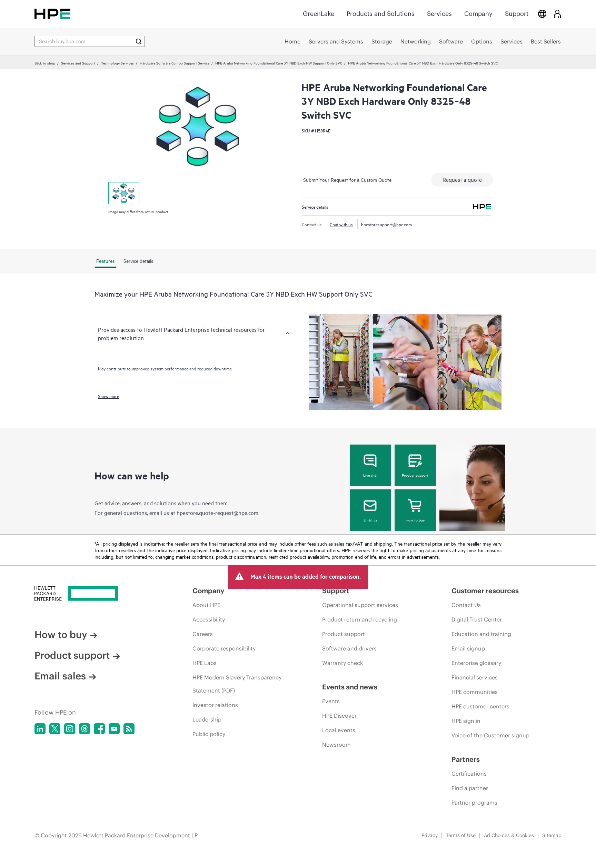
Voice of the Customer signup (490, 735)
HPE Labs (204, 662)
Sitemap (552, 835)
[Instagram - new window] (69, 728)
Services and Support (78, 63)
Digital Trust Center (476, 619)
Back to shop (44, 63)
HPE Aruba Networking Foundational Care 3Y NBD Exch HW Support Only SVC (278, 63)
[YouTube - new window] (114, 728)
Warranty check (342, 662)
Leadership (206, 719)
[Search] (138, 41)
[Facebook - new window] (99, 728)
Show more (108, 396)
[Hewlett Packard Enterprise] (52, 14)
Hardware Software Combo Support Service (174, 63)
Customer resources (485, 590)
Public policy (208, 733)
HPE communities (474, 691)
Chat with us (341, 224)
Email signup (468, 648)
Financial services (474, 677)
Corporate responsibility (224, 648)
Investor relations (215, 704)
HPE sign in (465, 720)
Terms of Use (461, 835)
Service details (315, 206)
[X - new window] (54, 728)
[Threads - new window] (84, 728)
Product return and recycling (359, 619)
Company (478, 14)
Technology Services (117, 63)
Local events (338, 730)
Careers (202, 633)
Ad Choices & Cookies (509, 835)
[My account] (557, 14)
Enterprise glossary (476, 662)
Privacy (429, 835)
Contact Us (466, 604)
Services (439, 14)
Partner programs (474, 802)
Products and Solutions (381, 14)
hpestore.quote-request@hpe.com (217, 512)
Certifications (469, 773)
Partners (465, 759)
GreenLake (318, 14)
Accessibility (208, 619)
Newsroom (336, 744)
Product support (415, 475)
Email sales (60, 676)
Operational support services (360, 604)
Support (516, 14)
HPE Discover (339, 715)
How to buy (415, 519)
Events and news (349, 687)
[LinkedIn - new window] (40, 728)
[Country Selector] (542, 14)
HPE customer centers (480, 706)
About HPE (206, 604)
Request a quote (462, 179)
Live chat (370, 475)
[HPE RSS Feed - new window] (129, 728)
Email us (370, 519)
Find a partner (469, 788)
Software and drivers (349, 648)
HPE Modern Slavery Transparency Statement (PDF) (236, 684)
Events (331, 701)
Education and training (481, 633)
